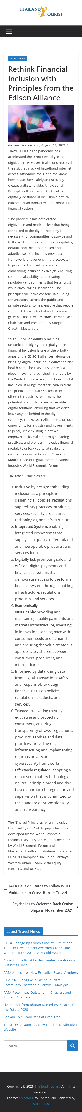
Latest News (17, 58)
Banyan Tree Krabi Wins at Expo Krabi (33, 1017)
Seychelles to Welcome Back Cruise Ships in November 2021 (42, 907)
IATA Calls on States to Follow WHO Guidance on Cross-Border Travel (39, 889)
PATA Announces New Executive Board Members (41, 972)
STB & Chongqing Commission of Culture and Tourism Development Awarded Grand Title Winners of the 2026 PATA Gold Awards (38, 948)
